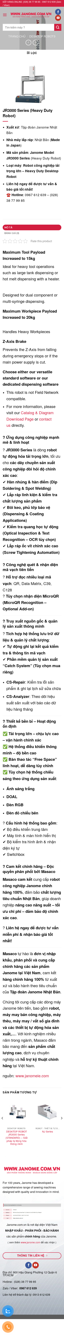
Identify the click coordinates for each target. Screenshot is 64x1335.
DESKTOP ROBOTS (42, 36)
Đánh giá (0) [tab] (11, 233)
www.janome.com (30, 1242)
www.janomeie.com (32, 1075)
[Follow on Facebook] (58, 12)
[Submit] (57, 27)
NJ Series (47, 1131)
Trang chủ (17, 36)
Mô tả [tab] (8, 227)
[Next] (61, 1125)
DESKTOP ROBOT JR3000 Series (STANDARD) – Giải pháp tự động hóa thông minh (17, 1138)
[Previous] (2, 1125)
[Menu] (5, 14)
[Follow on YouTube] (58, 18)
